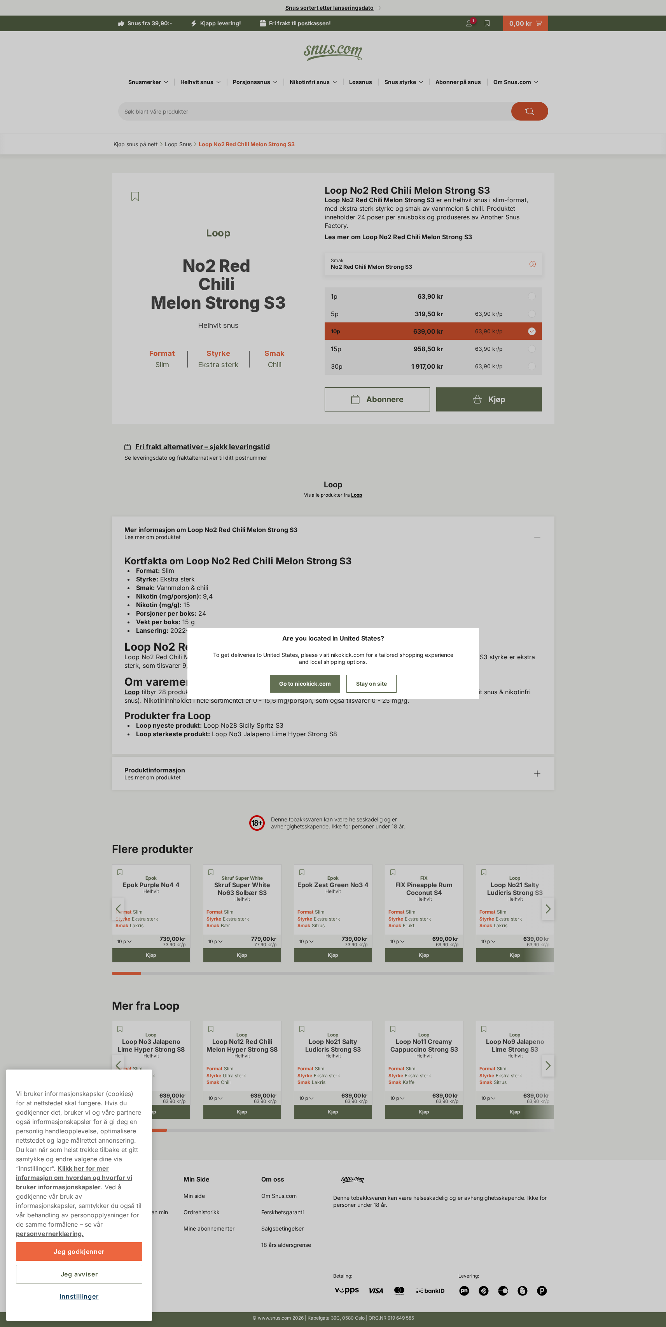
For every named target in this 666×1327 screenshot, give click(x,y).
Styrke (213, 919)
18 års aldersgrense (286, 1244)
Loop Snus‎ (178, 144)
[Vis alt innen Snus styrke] (421, 82)
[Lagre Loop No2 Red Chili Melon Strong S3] (135, 196)
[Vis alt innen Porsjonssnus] (275, 82)
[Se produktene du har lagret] (487, 23)
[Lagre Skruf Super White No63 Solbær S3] (211, 872)
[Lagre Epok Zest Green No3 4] (302, 872)
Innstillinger (78, 1296)
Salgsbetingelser (282, 1228)
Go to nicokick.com (305, 683)
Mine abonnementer (209, 1228)
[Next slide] (548, 909)
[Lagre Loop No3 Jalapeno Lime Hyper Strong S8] (120, 1029)
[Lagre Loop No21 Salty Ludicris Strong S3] (484, 872)
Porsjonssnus (251, 82)
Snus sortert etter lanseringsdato (329, 7)
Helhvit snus (196, 82)
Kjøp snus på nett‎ (136, 144)
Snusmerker (144, 82)
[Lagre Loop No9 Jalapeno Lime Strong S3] (484, 1029)
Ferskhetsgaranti (282, 1212)
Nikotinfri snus (310, 82)
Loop (132, 692)
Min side (194, 1195)
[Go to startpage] (333, 53)
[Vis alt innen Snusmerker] (166, 82)
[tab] (127, 973)
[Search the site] (529, 111)
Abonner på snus (458, 82)
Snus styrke (400, 82)
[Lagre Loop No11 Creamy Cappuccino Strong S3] (393, 1029)
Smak (121, 925)
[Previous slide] (118, 909)
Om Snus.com (512, 82)
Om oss (272, 1179)
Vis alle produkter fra (333, 495)
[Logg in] (469, 23)
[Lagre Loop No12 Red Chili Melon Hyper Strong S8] (211, 1029)
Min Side (197, 1179)
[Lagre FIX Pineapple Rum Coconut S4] (393, 872)
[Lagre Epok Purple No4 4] (120, 872)
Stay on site (371, 683)
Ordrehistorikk (202, 1212)
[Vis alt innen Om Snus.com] (536, 82)
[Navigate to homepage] (447, 1177)
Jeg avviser (79, 1274)
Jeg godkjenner (79, 1251)
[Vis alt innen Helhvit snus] (218, 82)
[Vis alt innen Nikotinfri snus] (335, 82)
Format (214, 912)
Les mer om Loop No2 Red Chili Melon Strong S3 (398, 237)
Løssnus (360, 82)
